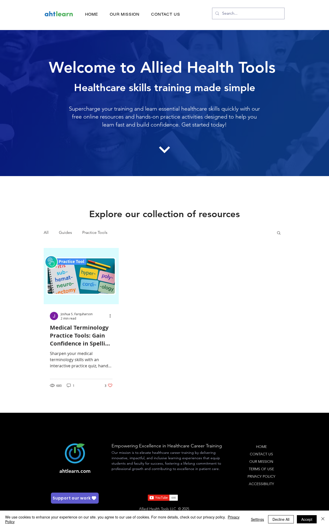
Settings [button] (257, 519)
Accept (306, 519)
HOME (261, 446)
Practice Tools (94, 232)
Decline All (280, 519)
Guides (65, 232)
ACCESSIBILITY (261, 484)
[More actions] (112, 316)
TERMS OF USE (261, 469)
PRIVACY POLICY (261, 476)
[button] (278, 233)
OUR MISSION (261, 461)
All (46, 232)
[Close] (323, 519)
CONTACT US (261, 454)
